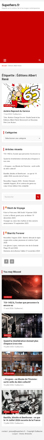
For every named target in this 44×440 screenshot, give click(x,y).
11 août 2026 (8, 308)
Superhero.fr (10, 5)
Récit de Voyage (16, 208)
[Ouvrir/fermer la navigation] (5, 60)
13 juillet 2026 (9, 423)
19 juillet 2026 (9, 347)
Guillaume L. (17, 114)
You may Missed (12, 271)
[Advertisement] (22, 34)
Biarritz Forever (15, 233)
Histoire (14, 412)
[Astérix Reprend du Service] (22, 96)
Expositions (9, 373)
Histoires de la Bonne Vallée (14, 251)
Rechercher (38, 197)
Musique (7, 335)
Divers (6, 412)
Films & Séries (9, 105)
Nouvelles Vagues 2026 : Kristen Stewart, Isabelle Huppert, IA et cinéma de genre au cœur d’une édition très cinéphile (20, 183)
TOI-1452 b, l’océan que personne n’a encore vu (22, 154)
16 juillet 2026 (9, 385)
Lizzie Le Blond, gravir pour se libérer (18, 215)
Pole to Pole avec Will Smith (14, 212)
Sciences (7, 297)
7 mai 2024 (8, 114)
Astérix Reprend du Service (17, 111)
